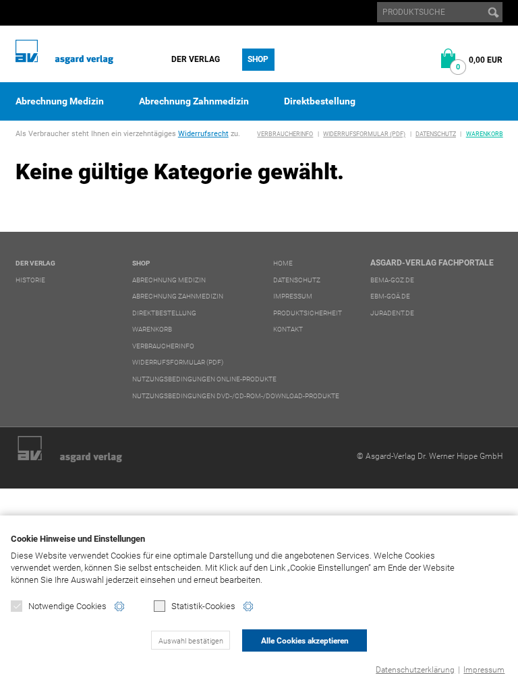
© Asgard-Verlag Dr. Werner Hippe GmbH (429, 456)
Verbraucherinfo (285, 134)
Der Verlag (195, 59)
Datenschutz (435, 134)
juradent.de (392, 313)
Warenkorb (484, 134)
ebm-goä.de (390, 296)
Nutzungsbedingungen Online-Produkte (204, 379)
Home (283, 263)
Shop (258, 59)
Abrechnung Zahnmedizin (194, 101)
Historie (30, 280)
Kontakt (288, 329)
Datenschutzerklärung (415, 670)
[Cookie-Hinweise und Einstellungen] (119, 606)
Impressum (484, 670)
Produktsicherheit (307, 313)
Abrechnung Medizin (60, 101)
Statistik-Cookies (203, 606)
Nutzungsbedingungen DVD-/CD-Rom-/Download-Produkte (235, 396)
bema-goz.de (392, 280)
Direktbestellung (319, 101)
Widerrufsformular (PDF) (364, 134)
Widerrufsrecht (203, 133)
